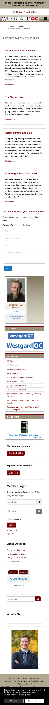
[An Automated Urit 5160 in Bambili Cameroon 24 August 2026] (24, 619)
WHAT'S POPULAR (18, 579)
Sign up (10, 534)
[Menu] (45, 18)
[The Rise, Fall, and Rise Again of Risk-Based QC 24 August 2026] (24, 620)
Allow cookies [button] (34, 701)
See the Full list (15, 453)
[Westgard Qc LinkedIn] (24, 345)
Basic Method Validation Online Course (24, 435)
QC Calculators (13, 365)
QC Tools (10, 361)
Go (37, 599)
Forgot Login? (12, 530)
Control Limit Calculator (16, 389)
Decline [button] (13, 701)
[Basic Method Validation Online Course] (24, 426)
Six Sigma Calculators (16, 373)
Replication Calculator (16, 381)
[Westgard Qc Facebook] (24, 336)
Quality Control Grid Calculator (19, 385)
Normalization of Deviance (20, 50)
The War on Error (14, 97)
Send (8, 268)
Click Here (13, 473)
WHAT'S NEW (18, 585)
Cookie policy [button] (10, 695)
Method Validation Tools (16, 369)
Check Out (28, 12)
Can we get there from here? (21, 173)
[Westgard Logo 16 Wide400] (20, 19)
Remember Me (16, 519)
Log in (11, 525)
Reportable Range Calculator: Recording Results (23, 401)
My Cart (19, 12)
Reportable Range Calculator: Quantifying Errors (24, 395)
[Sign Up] (24, 572)
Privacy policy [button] (24, 695)
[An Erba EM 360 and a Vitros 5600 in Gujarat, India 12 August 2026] (24, 621)
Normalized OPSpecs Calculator (20, 377)
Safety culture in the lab (18, 132)
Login (35, 12)
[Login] (13, 572)
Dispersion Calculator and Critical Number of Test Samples (24, 408)
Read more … (11, 85)
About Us (16, 311)
